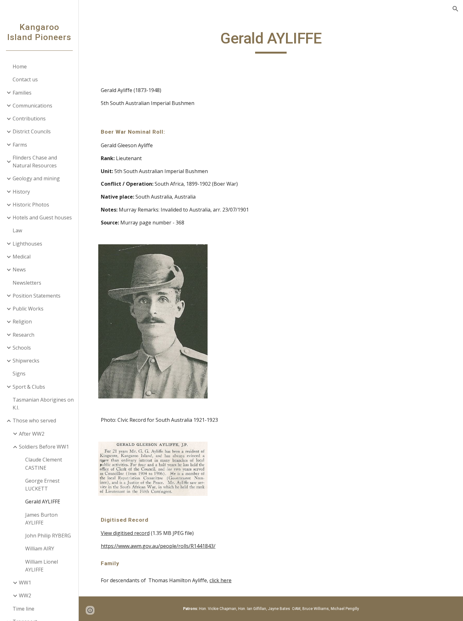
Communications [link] (32, 105)
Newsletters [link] (27, 282)
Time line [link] (23, 608)
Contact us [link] (25, 79)
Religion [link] (22, 321)
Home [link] (20, 66)
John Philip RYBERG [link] (48, 535)
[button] (455, 8)
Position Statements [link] (36, 295)
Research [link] (23, 334)
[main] (270, 41)
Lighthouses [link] (27, 243)
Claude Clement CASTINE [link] (43, 463)
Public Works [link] (28, 308)
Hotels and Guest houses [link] (42, 217)
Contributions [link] (29, 118)
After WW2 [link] (31, 433)
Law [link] (17, 230)
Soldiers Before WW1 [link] (44, 446)
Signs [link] (19, 373)
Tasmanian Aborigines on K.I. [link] (43, 403)
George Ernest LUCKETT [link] (42, 484)
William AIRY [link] (39, 548)
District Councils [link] (32, 131)
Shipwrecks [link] (26, 360)
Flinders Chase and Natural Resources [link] (35, 161)
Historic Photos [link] (31, 204)
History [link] (21, 191)
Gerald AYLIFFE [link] (42, 501)
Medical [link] (22, 256)
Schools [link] (22, 347)
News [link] (19, 269)
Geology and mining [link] (36, 178)
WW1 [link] (25, 582)
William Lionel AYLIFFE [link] (41, 565)
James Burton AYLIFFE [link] (41, 518)
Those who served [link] (34, 420)
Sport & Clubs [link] (29, 386)
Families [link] (22, 92)
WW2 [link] (25, 595)
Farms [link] (20, 144)
